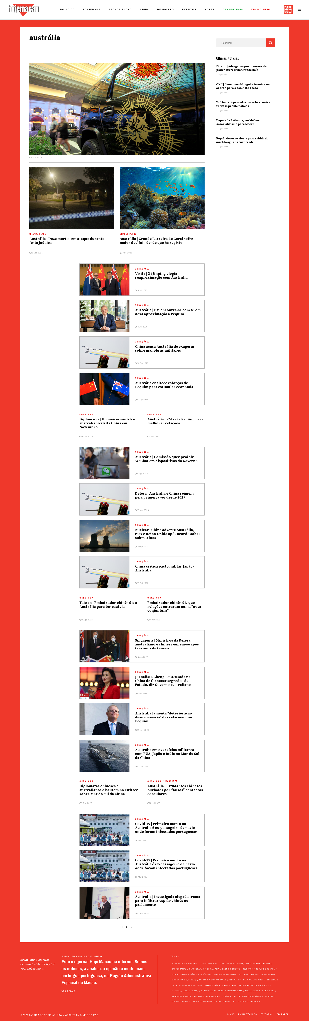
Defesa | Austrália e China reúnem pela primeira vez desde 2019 (164, 495)
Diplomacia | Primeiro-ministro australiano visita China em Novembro (107, 423)
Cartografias (179, 969)
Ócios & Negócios (251, 1002)
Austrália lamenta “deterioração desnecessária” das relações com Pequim (163, 717)
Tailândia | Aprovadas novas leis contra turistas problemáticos (243, 104)
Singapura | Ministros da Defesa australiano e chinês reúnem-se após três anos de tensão (167, 644)
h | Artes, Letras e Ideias (185, 991)
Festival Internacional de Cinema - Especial (252, 980)
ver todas (68, 991)
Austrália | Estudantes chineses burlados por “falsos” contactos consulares (175, 790)
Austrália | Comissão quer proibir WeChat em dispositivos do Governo (166, 459)
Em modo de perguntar (263, 974)
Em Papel (283, 1014)
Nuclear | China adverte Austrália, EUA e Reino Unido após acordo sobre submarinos (167, 534)
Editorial (243, 974)
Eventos (189, 9)
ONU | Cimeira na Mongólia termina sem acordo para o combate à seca (243, 86)
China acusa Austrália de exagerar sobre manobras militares (165, 348)
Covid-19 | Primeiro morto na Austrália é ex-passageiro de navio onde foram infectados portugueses (166, 828)
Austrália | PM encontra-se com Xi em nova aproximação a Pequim (168, 312)
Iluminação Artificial (212, 991)
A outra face (227, 964)
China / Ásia (142, 268)
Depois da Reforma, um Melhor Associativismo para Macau (238, 122)
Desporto (165, 9)
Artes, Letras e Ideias (248, 964)
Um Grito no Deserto (204, 1002)
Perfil (188, 996)
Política (67, 9)
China (144, 9)
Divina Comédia (179, 974)
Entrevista (177, 980)
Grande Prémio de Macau (252, 985)
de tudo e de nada (265, 969)
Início (231, 1014)
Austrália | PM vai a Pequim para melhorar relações (175, 421)
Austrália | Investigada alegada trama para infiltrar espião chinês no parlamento (167, 901)
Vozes (210, 9)
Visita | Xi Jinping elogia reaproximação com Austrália (161, 276)
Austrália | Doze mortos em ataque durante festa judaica (66, 241)
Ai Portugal (192, 964)
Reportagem (240, 996)
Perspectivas (201, 996)
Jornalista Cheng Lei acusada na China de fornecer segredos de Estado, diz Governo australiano (163, 681)
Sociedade (91, 9)
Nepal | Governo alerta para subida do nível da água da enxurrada (242, 140)
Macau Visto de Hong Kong (259, 991)
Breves (266, 964)
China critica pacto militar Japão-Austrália (164, 568)
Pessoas (215, 996)
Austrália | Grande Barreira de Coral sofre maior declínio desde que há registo (156, 241)
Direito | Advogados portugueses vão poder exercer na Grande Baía (242, 68)
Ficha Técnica (247, 1014)
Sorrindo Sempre (181, 1002)
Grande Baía (233, 9)
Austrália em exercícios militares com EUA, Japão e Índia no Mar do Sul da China (167, 754)
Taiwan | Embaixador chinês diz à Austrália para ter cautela (108, 605)
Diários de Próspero (201, 974)
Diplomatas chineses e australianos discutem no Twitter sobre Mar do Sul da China (108, 790)
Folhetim (198, 985)
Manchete (171, 781)
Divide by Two (89, 1015)
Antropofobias (210, 964)
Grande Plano (120, 9)
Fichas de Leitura (181, 985)
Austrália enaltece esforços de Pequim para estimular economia (164, 385)
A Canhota (177, 964)
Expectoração (218, 980)
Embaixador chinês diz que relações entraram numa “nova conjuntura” (174, 607)
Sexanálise (255, 996)
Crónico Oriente (231, 969)
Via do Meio (261, 9)
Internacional (234, 991)
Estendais (191, 980)
